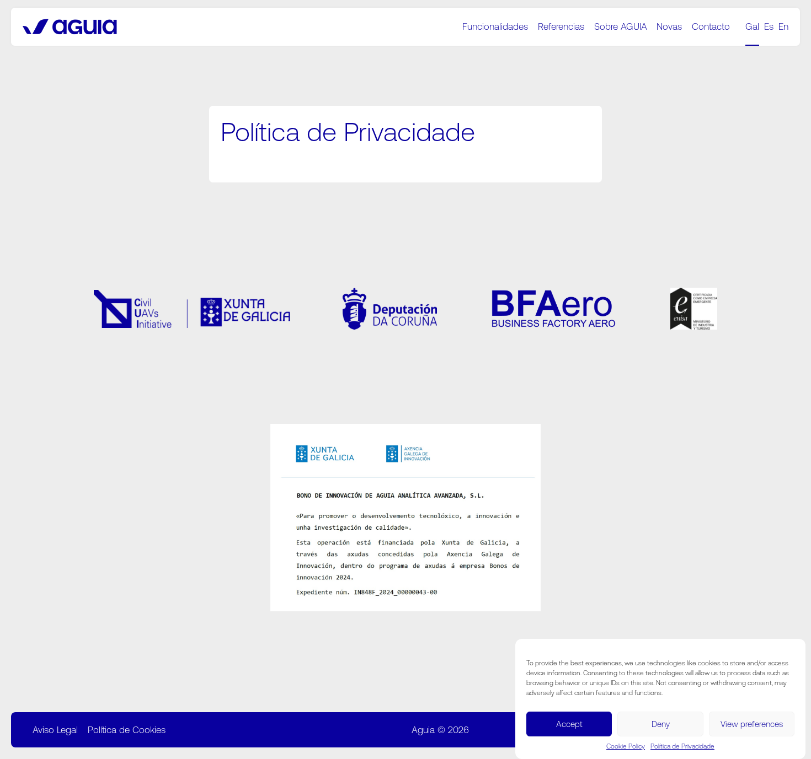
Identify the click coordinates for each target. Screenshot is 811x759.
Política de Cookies (127, 729)
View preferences (752, 723)
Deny (661, 723)
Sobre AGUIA (620, 26)
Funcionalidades (495, 26)
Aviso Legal (55, 729)
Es (768, 26)
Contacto (711, 26)
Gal (752, 26)
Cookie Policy (625, 746)
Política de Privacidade (682, 746)
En (783, 26)
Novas (669, 26)
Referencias (561, 26)
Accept (569, 723)
